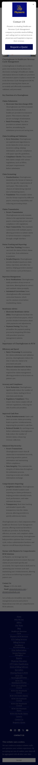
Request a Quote (19, 47)
